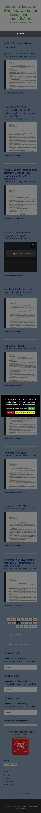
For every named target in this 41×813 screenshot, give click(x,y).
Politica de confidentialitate (25, 412)
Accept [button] (31, 408)
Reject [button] (10, 412)
